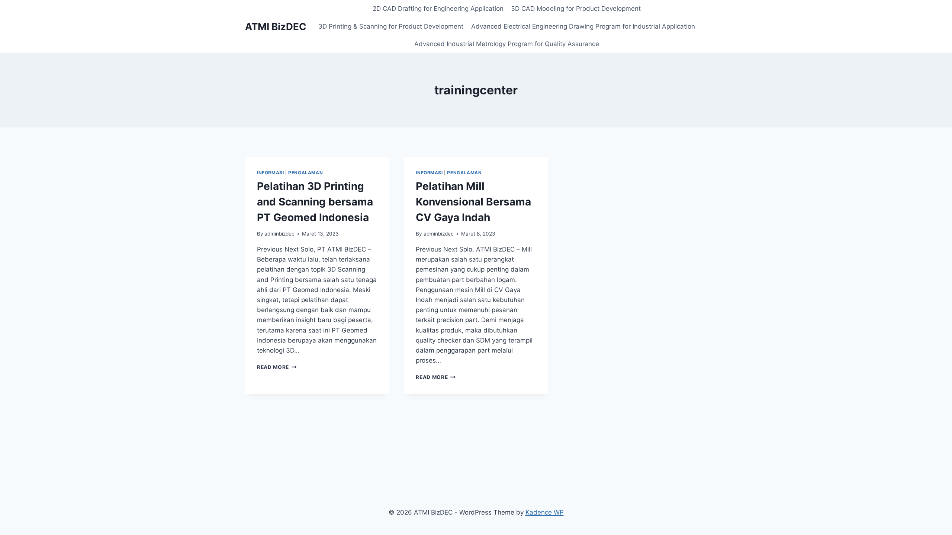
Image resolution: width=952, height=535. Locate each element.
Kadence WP (544, 512)
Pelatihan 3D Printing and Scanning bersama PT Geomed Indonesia (315, 202)
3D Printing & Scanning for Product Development (390, 26)
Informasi (270, 172)
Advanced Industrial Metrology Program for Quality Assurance (506, 44)
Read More (277, 367)
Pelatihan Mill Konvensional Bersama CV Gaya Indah (473, 202)
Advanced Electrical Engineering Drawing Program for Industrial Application (583, 26)
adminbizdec (279, 234)
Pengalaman (305, 172)
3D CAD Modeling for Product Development (576, 8)
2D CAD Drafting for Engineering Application (438, 8)
